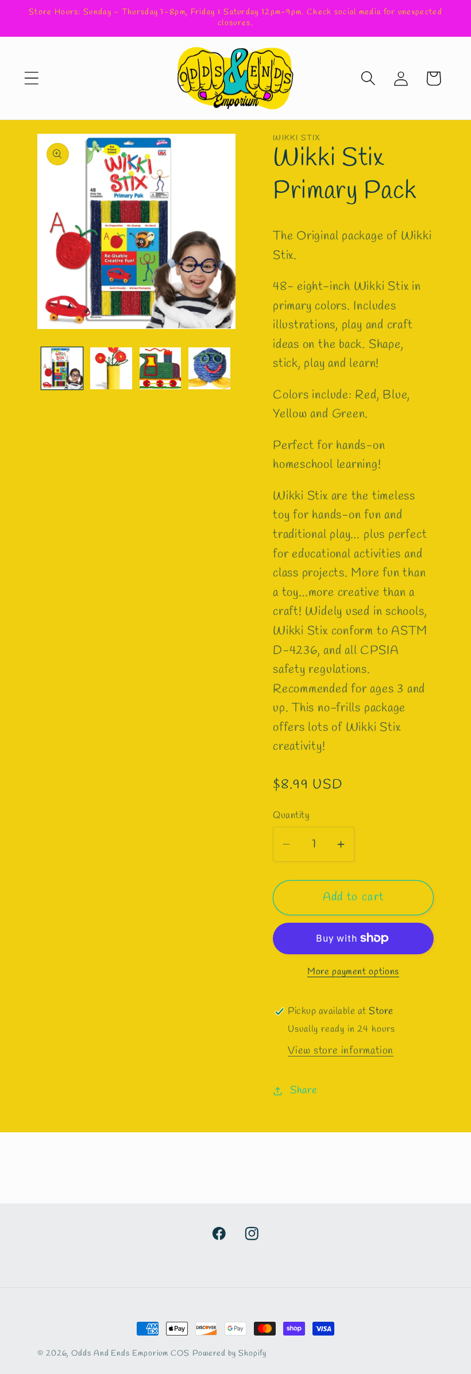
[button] (31, 78)
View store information (340, 1051)
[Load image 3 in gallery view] (161, 368)
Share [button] (304, 1090)
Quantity (291, 815)
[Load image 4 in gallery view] (209, 368)
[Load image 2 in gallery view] (111, 368)
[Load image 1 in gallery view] (62, 368)
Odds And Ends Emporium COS (130, 1353)
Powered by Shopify (229, 1353)
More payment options (353, 972)
